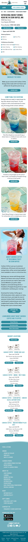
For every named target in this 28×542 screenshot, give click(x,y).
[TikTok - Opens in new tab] (19, 525)
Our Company (8, 473)
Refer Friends (8, 465)
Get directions (9, 362)
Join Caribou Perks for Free (12, 463)
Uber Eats (6, 455)
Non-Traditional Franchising (13, 485)
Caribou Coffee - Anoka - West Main (14, 375)
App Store (8, 515)
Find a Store (6, 447)
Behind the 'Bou (8, 477)
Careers (6, 475)
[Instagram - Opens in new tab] (8, 525)
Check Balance (8, 503)
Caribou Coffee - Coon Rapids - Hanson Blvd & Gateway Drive (14, 399)
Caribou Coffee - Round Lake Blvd (14, 352)
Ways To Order (8, 457)
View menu (19, 362)
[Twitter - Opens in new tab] (14, 525)
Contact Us (6, 507)
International (8, 481)
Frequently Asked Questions (12, 509)
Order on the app (9, 453)
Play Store (8, 519)
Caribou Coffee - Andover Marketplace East (14, 424)
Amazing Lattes (14, 325)
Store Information (14, 328)
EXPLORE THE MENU (14, 310)
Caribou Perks (7, 461)
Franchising (7, 483)
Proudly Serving (9, 487)
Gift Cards (6, 499)
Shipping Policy (8, 495)
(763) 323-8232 (15, 25)
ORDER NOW (14, 90)
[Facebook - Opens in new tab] (11, 525)
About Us (5, 471)
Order (4, 451)
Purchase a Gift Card (10, 501)
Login (4, 7)
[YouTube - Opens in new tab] (17, 525)
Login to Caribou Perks (11, 467)
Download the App (8, 512)
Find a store (14, 339)
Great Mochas (14, 322)
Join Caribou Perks (19, 7)
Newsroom (7, 479)
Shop (4, 491)
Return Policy (8, 493)
